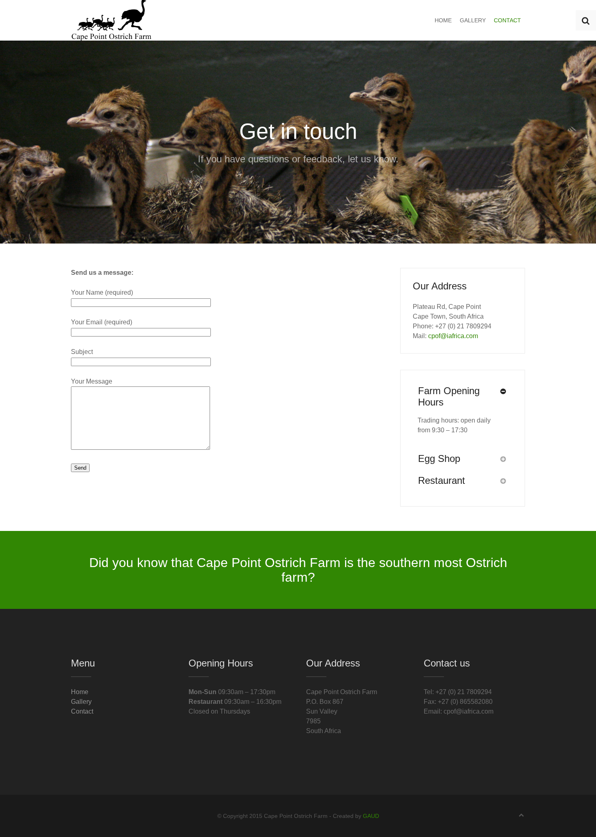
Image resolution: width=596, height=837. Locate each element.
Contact (507, 20)
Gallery (473, 20)
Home (443, 20)
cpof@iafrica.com (453, 335)
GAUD (371, 816)
